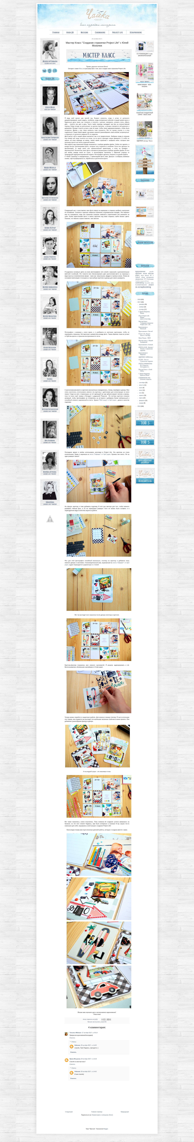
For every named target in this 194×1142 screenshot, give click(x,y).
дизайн (151, 271)
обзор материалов (147, 277)
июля (141, 387)
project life (103, 1021)
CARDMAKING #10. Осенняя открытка (145, 378)
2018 (139, 299)
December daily (149, 283)
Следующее (69, 1112)
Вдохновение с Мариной (143, 353)
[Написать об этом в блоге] (104, 1019)
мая (140, 393)
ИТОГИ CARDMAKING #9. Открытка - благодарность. (145, 365)
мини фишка (145, 275)
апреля (141, 395)
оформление (139, 279)
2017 (139, 302)
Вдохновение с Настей (146, 331)
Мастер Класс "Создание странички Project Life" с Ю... (146, 323)
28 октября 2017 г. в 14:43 (88, 1045)
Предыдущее (125, 1112)
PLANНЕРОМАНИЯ (141, 284)
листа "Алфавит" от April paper (100, 454)
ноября (141, 307)
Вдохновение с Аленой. (146, 344)
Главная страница (96, 1112)
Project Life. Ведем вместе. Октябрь (144, 334)
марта (141, 398)
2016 (139, 406)
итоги (145, 273)
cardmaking (139, 283)
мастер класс (96, 1021)
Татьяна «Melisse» (75, 1032)
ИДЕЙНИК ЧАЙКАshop (146, 357)
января (141, 403)
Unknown (77, 1045)
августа (141, 385)
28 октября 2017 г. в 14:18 (89, 1059)
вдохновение (140, 271)
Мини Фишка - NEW (145, 338)
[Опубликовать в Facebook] (108, 1019)
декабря (141, 304)
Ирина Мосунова (75, 1059)
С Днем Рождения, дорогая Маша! (144, 374)
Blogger (105, 1129)
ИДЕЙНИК (138, 273)
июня (141, 390)
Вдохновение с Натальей (143, 328)
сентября (142, 382)
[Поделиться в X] (106, 1019)
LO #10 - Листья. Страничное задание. (146, 360)
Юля (80, 68)
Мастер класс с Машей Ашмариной (146, 341)
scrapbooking (144, 287)
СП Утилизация (149, 279)
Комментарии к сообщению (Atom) (102, 1115)
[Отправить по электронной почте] (102, 1019)
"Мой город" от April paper (108, 400)
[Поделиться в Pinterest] (110, 1019)
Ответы (74, 1042)
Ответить (72, 1038)
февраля (142, 400)
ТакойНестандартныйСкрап (142, 281)
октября (141, 309)
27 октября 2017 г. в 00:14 (90, 1032)
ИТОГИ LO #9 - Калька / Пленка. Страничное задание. (146, 349)
